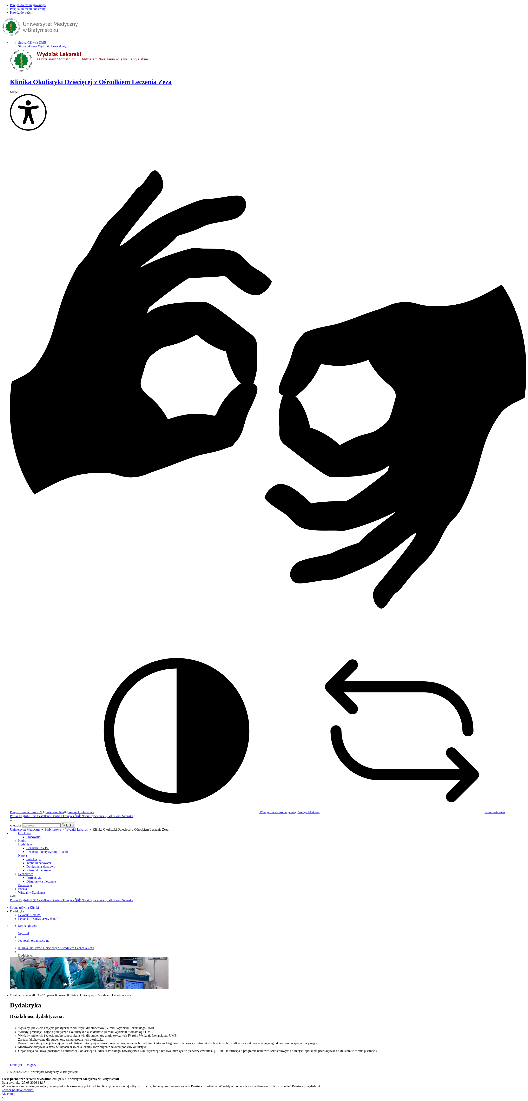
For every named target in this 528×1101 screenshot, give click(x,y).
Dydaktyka (25, 844)
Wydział (23, 933)
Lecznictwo (25, 874)
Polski (14, 816)
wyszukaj (16, 825)
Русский (96, 816)
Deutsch (57, 816)
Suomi (117, 816)
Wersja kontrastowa (81, 812)
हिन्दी (78, 816)
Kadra (22, 840)
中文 (33, 816)
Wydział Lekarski (76, 829)
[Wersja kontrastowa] (15, 896)
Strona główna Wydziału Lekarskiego (42, 46)
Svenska (127, 816)
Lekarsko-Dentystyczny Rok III (47, 851)
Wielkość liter (55, 812)
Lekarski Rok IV (37, 848)
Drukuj (14, 1065)
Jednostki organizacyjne (33, 940)
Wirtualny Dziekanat (31, 892)
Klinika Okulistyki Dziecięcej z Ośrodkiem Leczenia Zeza (56, 948)
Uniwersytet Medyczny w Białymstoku (35, 829)
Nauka (22, 855)
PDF (22, 1065)
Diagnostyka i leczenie (41, 881)
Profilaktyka (34, 877)
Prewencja (25, 885)
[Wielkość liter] (11, 896)
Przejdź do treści (20, 12)
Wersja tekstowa (308, 812)
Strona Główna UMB (32, 42)
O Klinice (24, 833)
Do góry (30, 1065)
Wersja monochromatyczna (277, 812)
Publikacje (33, 859)
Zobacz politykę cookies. (18, 1090)
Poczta (22, 889)
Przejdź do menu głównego (28, 5)
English (24, 816)
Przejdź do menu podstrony (28, 9)
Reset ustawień (494, 812)
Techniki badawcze (39, 863)
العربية (108, 816)
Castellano (44, 816)
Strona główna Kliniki (24, 907)
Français (69, 816)
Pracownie (33, 837)
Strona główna (27, 925)
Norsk (85, 816)
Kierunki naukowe (39, 870)
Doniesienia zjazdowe (41, 866)
